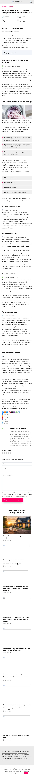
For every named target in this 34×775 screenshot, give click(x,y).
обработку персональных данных (21, 494)
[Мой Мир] (7, 412)
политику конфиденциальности (17, 496)
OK (26, 773)
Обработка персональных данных (12, 754)
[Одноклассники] (5, 412)
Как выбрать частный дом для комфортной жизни (14, 537)
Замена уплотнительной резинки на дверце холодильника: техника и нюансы (16, 588)
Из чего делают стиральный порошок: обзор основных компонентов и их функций (14, 562)
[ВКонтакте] (3, 412)
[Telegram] (19, 412)
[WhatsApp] (16, 412)
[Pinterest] (10, 412)
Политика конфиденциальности (16, 753)
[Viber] (14, 412)
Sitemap (26, 754)
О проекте (23, 751)
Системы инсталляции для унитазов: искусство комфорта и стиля (15, 676)
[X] (12, 412)
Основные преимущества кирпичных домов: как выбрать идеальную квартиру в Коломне (17, 707)
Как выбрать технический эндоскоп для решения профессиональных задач (16, 619)
